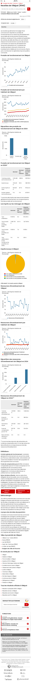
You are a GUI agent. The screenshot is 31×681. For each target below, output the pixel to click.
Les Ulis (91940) (6, 542)
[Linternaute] (8, 673)
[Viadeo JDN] (22, 676)
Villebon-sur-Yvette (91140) (10, 537)
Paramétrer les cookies (24, 660)
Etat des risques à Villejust (9, 576)
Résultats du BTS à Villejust (9, 595)
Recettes (4, 26)
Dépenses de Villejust (21, 491)
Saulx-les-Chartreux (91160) (10, 544)
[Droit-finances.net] (22, 673)
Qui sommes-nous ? (5, 659)
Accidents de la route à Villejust (10, 565)
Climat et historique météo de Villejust (12, 563)
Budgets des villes (8, 3)
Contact (28, 659)
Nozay (19, 12)
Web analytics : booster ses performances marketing (10, 624)
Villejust (21, 3)
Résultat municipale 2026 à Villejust (12, 588)
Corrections (19, 662)
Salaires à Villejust (7, 556)
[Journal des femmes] (8, 670)
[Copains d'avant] (8, 676)
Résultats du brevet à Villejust (10, 593)
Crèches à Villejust (7, 571)
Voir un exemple (25, 607)
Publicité (23, 659)
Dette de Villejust (6, 491)
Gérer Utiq (4, 662)
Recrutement (5, 660)
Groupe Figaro (10, 663)
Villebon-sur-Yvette (12, 12)
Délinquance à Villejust (8, 580)
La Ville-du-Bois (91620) (8, 546)
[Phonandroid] (22, 679)
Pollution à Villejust (7, 582)
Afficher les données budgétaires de (10, 19)
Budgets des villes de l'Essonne (11, 548)
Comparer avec (5, 23)
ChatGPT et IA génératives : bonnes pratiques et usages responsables (12, 618)
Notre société (18, 659)
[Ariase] (8, 679)
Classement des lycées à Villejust (11, 567)
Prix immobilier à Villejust (9, 559)
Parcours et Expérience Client (10, 629)
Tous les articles (9, 662)
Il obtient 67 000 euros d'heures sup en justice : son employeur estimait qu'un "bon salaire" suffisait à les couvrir (15, 650)
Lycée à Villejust (6, 569)
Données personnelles (13, 660)
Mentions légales (26, 662)
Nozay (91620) (6, 540)
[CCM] (22, 670)
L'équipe (13, 659)
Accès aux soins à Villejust (9, 578)
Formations (6, 613)
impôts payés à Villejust (15, 283)
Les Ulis (24, 12)
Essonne (16, 3)
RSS (15, 662)
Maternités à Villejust (8, 573)
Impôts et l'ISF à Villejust (8, 561)
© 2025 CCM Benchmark (19, 663)
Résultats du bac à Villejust (9, 590)
